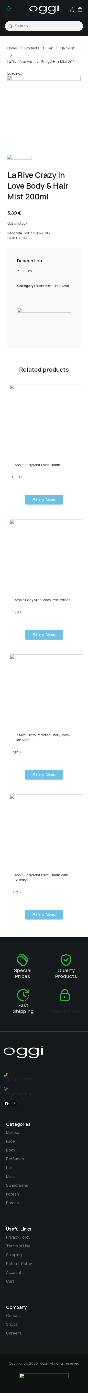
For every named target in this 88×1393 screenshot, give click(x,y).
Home (12, 48)
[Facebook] (7, 1103)
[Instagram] (14, 1103)
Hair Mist (67, 48)
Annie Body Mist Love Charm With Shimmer (41, 877)
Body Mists (45, 285)
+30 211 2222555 (18, 1079)
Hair (50, 48)
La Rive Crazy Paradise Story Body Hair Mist (42, 737)
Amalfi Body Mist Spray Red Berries (42, 600)
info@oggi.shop (18, 1093)
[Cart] (80, 9)
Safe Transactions (64, 1008)
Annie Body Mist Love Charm (37, 464)
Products (31, 48)
